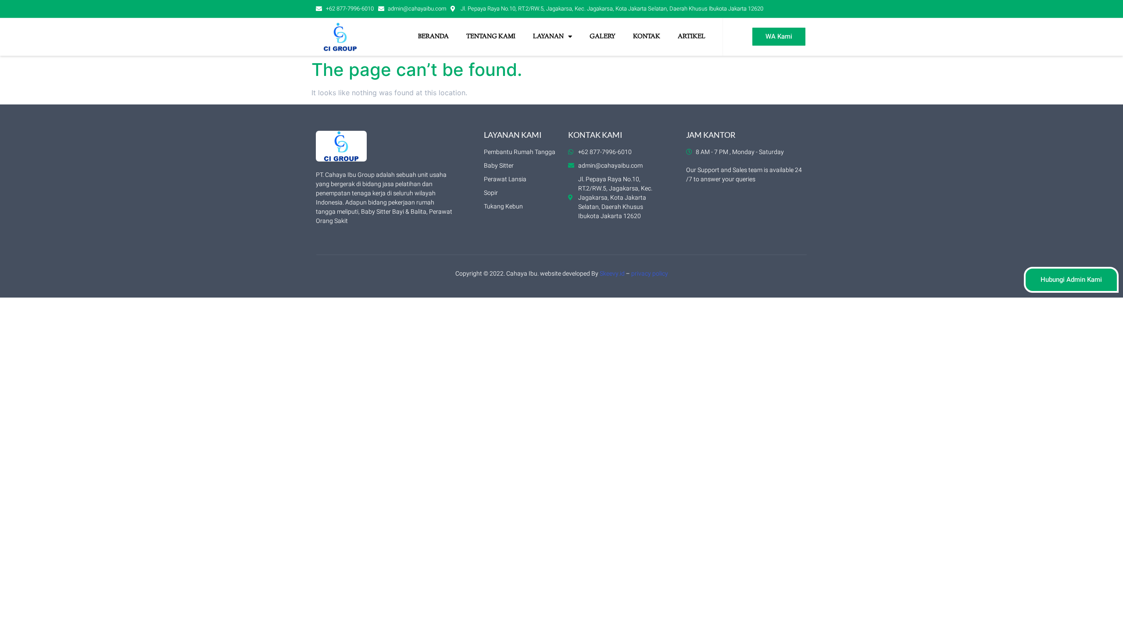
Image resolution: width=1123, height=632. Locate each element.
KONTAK (646, 36)
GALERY (602, 36)
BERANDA (433, 36)
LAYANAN (548, 36)
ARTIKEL (691, 36)
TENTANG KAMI (490, 36)
